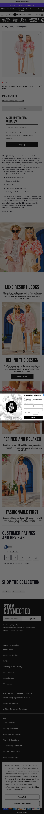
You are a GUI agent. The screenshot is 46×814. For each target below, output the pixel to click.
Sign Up (33, 417)
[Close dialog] (43, 395)
